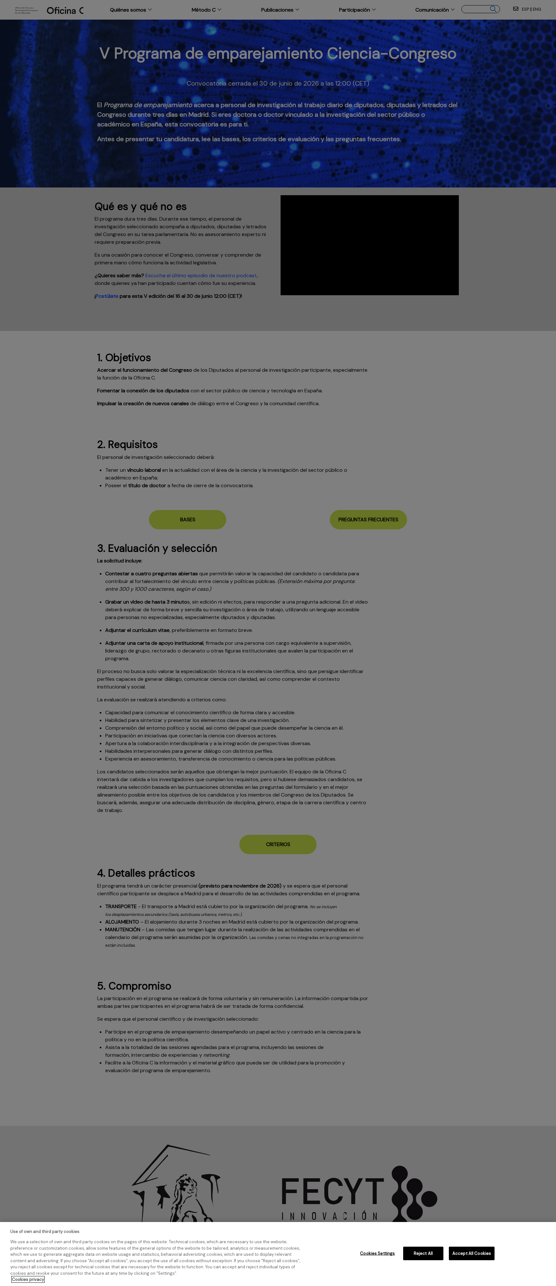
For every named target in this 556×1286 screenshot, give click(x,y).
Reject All (423, 1253)
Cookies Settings (377, 1253)
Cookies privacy (28, 1279)
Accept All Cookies (471, 1253)
